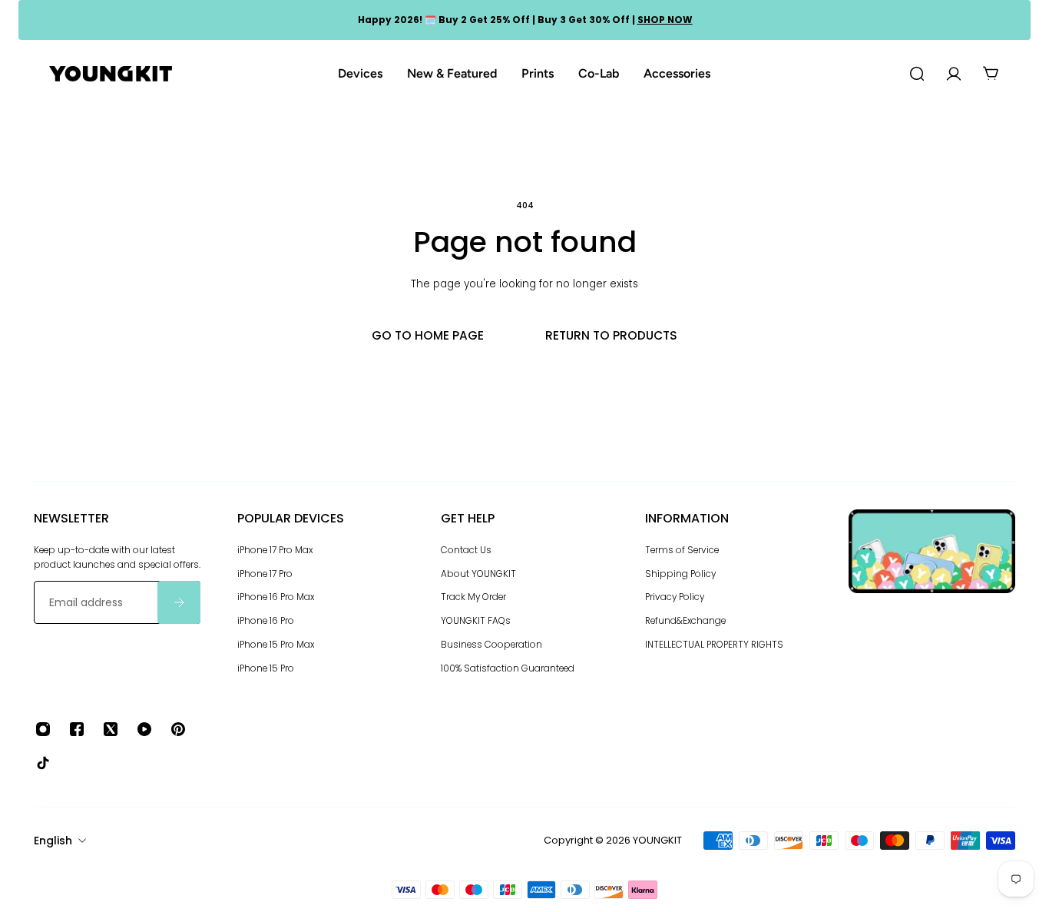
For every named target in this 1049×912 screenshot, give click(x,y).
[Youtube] (144, 729)
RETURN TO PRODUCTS (611, 335)
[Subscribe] (178, 602)
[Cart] (990, 74)
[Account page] (953, 74)
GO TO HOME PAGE (428, 335)
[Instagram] (43, 729)
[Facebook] (77, 729)
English (53, 840)
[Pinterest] (178, 729)
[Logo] (110, 74)
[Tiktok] (43, 763)
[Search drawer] (916, 74)
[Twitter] (110, 729)
